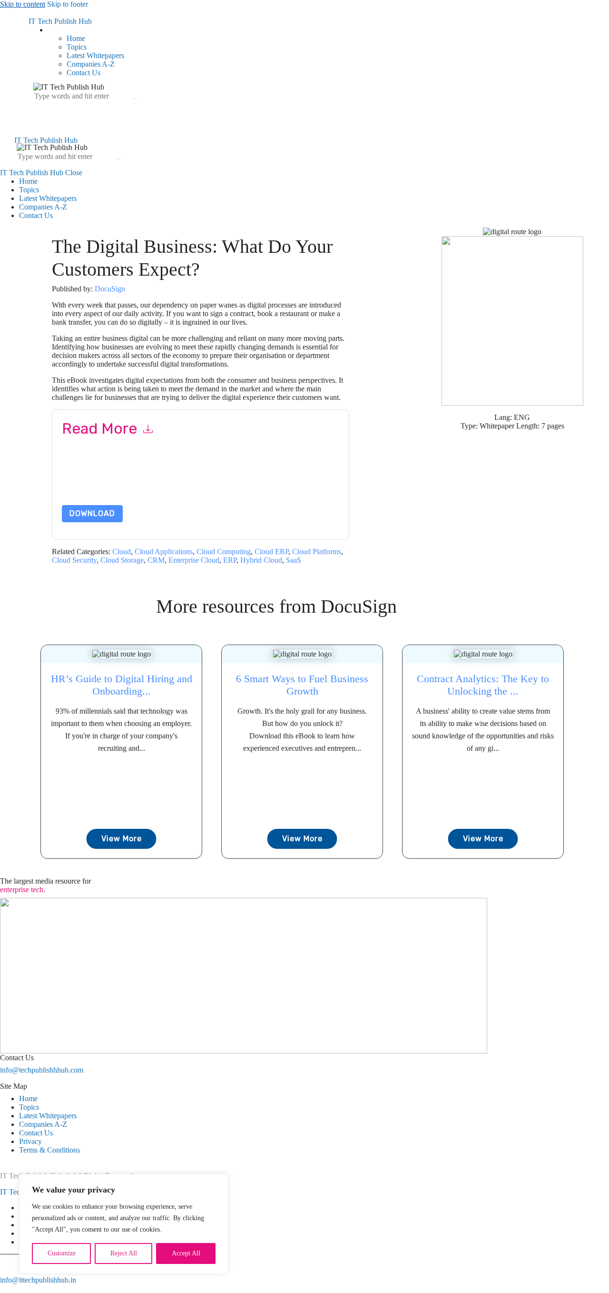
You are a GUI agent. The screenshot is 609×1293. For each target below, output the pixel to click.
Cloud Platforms (316, 551)
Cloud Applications (164, 551)
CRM (156, 560)
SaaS (293, 560)
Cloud (121, 551)
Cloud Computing (223, 551)
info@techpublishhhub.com (41, 1070)
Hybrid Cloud (261, 560)
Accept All (186, 1253)
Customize (62, 1253)
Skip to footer (67, 4)
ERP (229, 560)
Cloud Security (74, 560)
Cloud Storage (122, 560)
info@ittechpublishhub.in (38, 1280)
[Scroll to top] (5, 1288)
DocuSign (110, 289)
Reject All (123, 1253)
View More (121, 838)
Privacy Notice (84, 485)
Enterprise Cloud (193, 560)
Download (92, 513)
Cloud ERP (271, 551)
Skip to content (22, 4)
